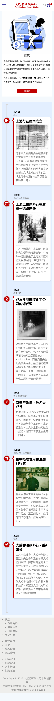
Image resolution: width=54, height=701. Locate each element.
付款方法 (10, 670)
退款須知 (10, 662)
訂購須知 (10, 659)
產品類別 (10, 648)
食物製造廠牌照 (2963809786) (28, 690)
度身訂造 (10, 634)
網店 (7, 619)
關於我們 (10, 641)
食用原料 (13, 631)
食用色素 (13, 627)
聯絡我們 (10, 652)
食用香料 (13, 623)
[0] (48, 5)
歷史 (7, 645)
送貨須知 (10, 666)
